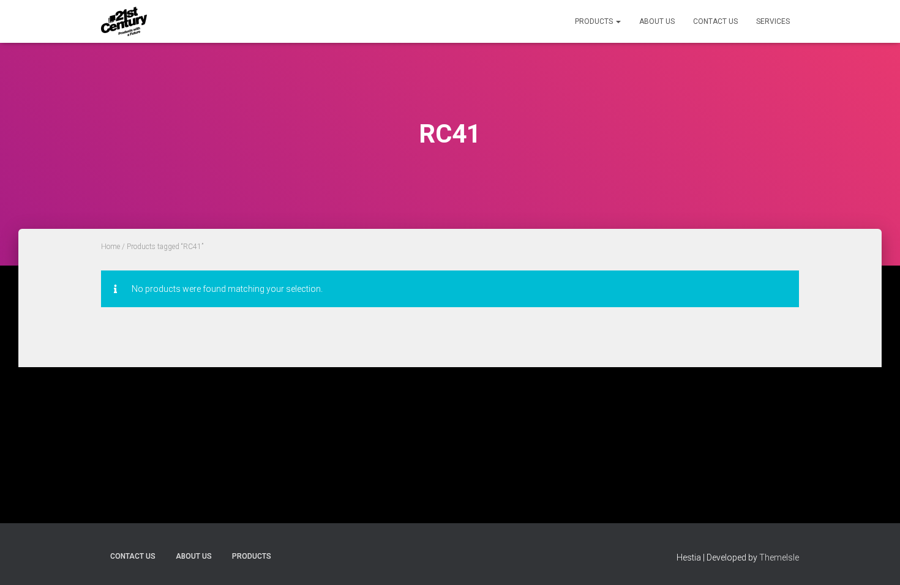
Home (110, 246)
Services (773, 21)
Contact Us (715, 21)
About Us (657, 21)
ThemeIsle (779, 557)
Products (595, 21)
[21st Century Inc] (124, 21)
